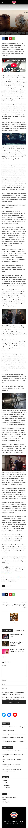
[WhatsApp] (13, 38)
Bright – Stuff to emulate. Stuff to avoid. (8, 605)
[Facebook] (3, 38)
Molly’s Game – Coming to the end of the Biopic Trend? (20, 606)
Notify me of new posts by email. (11, 699)
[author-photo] (14, 620)
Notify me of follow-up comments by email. (13, 697)
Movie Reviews (8, 6)
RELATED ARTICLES (7, 630)
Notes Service (22, 577)
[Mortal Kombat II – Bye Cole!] (5, 636)
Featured (4, 780)
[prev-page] (3, 657)
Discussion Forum (7, 573)
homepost (8, 586)
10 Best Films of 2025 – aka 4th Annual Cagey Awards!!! (17, 643)
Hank (14, 623)
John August (5, 802)
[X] (6, 38)
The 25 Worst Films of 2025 (14, 751)
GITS (3, 799)
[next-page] (5, 657)
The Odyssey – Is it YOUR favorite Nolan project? (14, 734)
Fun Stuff (4, 783)
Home (2, 6)
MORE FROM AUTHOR (19, 630)
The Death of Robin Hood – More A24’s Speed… (14, 727)
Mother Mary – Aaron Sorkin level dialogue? (13, 737)
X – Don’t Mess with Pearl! (8, 730)
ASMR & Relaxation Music (9, 797)
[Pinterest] (10, 38)
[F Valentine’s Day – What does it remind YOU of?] (5, 651)
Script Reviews (6, 787)
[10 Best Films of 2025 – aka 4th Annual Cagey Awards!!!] (5, 644)
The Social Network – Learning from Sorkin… (13, 741)
